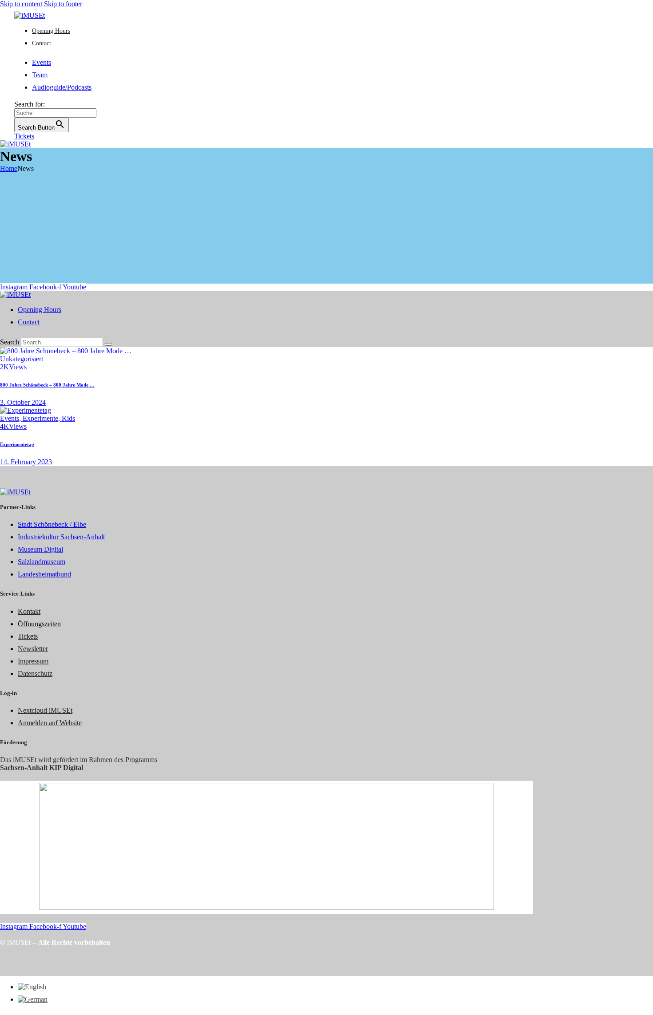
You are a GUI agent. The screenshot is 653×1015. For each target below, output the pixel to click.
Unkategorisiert (21, 359)
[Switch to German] (33, 999)
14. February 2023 (26, 462)
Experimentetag (17, 444)
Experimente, (42, 418)
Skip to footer (63, 4)
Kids (68, 418)
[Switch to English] (32, 987)
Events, (11, 418)
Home (8, 168)
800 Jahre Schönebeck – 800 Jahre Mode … (47, 384)
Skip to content (21, 4)
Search (9, 342)
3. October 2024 (23, 402)
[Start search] (108, 344)
